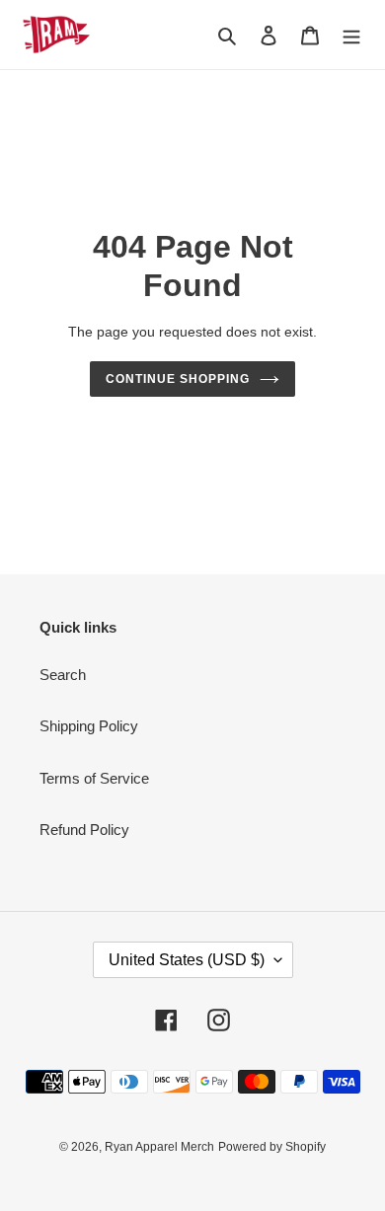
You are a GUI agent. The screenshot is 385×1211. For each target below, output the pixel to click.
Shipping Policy (88, 726)
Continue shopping (178, 379)
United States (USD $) (187, 959)
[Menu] (351, 35)
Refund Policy (84, 829)
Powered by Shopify (272, 1147)
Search (62, 674)
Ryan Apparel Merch (159, 1147)
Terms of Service (94, 778)
